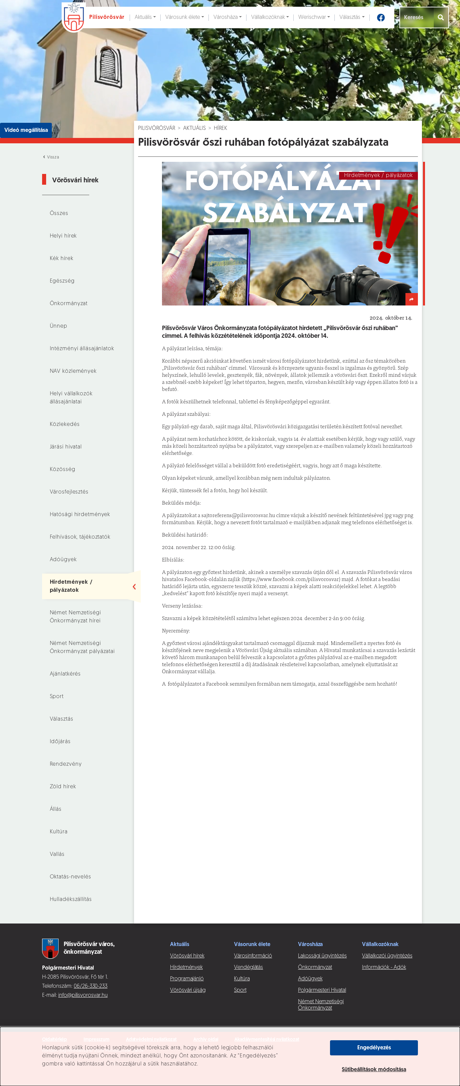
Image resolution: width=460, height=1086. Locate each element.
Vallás (57, 854)
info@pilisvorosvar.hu (83, 995)
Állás (56, 809)
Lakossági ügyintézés (322, 956)
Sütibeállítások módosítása (374, 1070)
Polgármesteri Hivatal (322, 990)
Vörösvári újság (188, 990)
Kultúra (59, 832)
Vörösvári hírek (187, 956)
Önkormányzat (69, 303)
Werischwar (312, 17)
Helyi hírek (63, 236)
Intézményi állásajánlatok (82, 349)
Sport (57, 696)
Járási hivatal (66, 447)
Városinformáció (253, 956)
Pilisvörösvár (156, 128)
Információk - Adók (384, 967)
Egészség (62, 281)
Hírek (220, 128)
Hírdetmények (186, 967)
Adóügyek (63, 560)
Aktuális (143, 17)
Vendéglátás (248, 967)
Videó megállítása (26, 130)
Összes (59, 213)
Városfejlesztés (69, 492)
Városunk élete (182, 17)
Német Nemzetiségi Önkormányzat (321, 1005)
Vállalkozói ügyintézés (387, 956)
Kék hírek (61, 258)
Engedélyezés (374, 1048)
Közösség (62, 469)
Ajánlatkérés (65, 674)
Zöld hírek (63, 787)
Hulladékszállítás (71, 899)
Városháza (225, 17)
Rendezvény (66, 764)
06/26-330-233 (90, 986)
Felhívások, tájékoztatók (80, 537)
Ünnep (58, 326)
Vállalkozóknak (268, 17)
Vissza (52, 157)
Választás (349, 17)
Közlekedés (65, 424)
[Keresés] (441, 17)
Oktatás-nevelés (70, 877)
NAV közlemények (73, 371)
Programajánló (187, 979)
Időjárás (60, 742)
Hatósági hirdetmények (80, 514)
